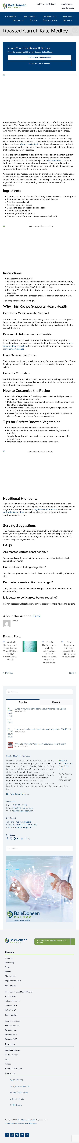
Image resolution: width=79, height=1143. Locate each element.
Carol (36, 616)
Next (71, 672)
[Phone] (29, 839)
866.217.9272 (20, 805)
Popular (23, 702)
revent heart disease (14, 348)
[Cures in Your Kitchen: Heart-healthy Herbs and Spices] (10, 708)
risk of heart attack (29, 144)
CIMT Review (16, 1105)
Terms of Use (19, 1123)
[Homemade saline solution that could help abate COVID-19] (10, 729)
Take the (18, 821)
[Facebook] (7, 839)
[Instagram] (15, 839)
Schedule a (21, 824)
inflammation (54, 160)
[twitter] (12, 1135)
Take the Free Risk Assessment (39, 57)
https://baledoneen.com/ (23, 810)
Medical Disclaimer (31, 1123)
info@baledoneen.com (22, 808)
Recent (56, 702)
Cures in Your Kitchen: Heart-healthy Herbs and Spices (40, 708)
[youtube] (22, 1135)
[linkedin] (27, 1135)
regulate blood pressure (45, 509)
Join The (18, 827)
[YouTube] (18, 839)
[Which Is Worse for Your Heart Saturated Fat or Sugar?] (10, 743)
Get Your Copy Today (16, 794)
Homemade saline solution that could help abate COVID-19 (43, 729)
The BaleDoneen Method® (26, 1120)
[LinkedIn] (22, 839)
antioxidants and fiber (13, 512)
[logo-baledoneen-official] (14, 4)
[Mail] (26, 839)
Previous (9, 672)
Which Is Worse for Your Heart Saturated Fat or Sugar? (40, 743)
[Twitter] (11, 839)
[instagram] (17, 1135)
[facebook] (7, 1135)
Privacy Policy (9, 1123)
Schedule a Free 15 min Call (39, 64)
